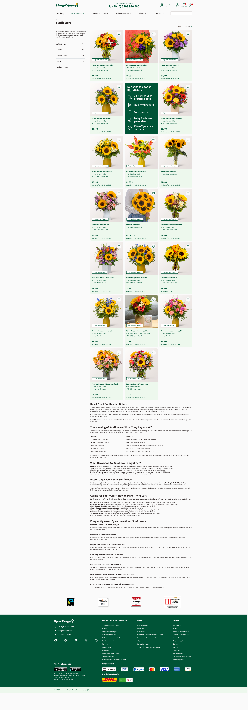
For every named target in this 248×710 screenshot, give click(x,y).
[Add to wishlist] (120, 32)
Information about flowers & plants (148, 638)
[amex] (177, 669)
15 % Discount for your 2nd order (113, 638)
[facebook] (55, 640)
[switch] (103, 604)
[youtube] (96, 640)
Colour (59, 49)
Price (58, 61)
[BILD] (172, 602)
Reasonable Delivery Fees (110, 653)
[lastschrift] (124, 669)
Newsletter (176, 638)
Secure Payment (178, 660)
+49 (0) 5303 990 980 (125, 6)
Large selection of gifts (109, 632)
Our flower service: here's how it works (150, 635)
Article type (61, 44)
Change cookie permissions (182, 656)
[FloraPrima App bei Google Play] (75, 669)
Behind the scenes (143, 644)
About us (140, 641)
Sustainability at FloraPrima (111, 625)
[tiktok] (76, 640)
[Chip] (136, 602)
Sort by (187, 26)
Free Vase (105, 628)
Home (175, 628)
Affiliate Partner (178, 653)
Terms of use (177, 625)
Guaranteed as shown (109, 635)
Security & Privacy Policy (181, 635)
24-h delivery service (108, 656)
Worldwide (105, 650)
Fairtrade (105, 644)
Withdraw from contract (181, 632)
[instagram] (65, 640)
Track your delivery (179, 641)
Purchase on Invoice (108, 641)
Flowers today (106, 647)
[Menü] (107, 599)
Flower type (61, 55)
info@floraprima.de (65, 630)
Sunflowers (58, 19)
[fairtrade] (71, 602)
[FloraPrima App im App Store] (60, 669)
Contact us (176, 650)
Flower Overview (142, 625)
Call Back (176, 644)
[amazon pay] (188, 669)
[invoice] (109, 669)
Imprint (175, 647)
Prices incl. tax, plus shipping (63, 679)
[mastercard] (152, 669)
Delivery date (62, 67)
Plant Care (140, 628)
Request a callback (64, 634)
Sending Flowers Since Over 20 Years (114, 660)
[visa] (164, 669)
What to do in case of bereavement (148, 647)
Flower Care (141, 632)
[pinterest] (86, 640)
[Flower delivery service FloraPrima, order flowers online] (67, 8)
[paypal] (138, 669)
